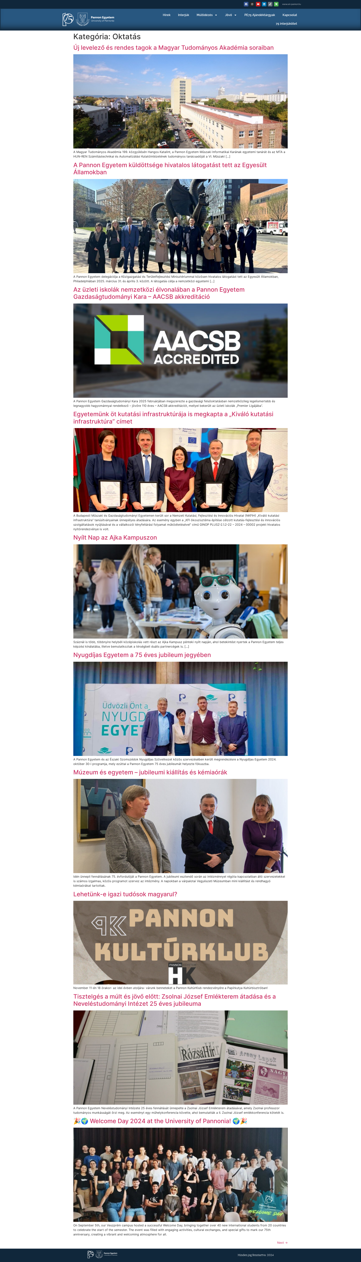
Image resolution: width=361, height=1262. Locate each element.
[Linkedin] (264, 4)
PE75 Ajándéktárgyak (259, 15)
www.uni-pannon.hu (291, 4)
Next (282, 1242)
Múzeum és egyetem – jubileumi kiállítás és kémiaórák (150, 772)
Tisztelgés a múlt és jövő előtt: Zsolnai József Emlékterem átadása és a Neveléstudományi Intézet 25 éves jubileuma (174, 1000)
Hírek (167, 15)
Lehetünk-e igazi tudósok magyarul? (125, 894)
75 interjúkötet (286, 23)
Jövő (228, 15)
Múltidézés (205, 15)
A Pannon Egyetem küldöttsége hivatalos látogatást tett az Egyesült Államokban (170, 168)
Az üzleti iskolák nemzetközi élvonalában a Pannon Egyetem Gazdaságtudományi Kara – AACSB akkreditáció (159, 293)
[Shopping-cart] (276, 4)
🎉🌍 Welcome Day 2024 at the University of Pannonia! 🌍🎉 (160, 1121)
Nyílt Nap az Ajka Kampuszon (115, 537)
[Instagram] (252, 4)
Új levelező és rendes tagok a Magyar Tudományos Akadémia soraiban (173, 47)
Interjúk (183, 15)
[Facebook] (246, 4)
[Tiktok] (270, 4)
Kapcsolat (290, 15)
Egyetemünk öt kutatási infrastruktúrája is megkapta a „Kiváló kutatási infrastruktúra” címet (173, 417)
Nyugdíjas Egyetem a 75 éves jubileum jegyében (142, 655)
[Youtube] (258, 4)
